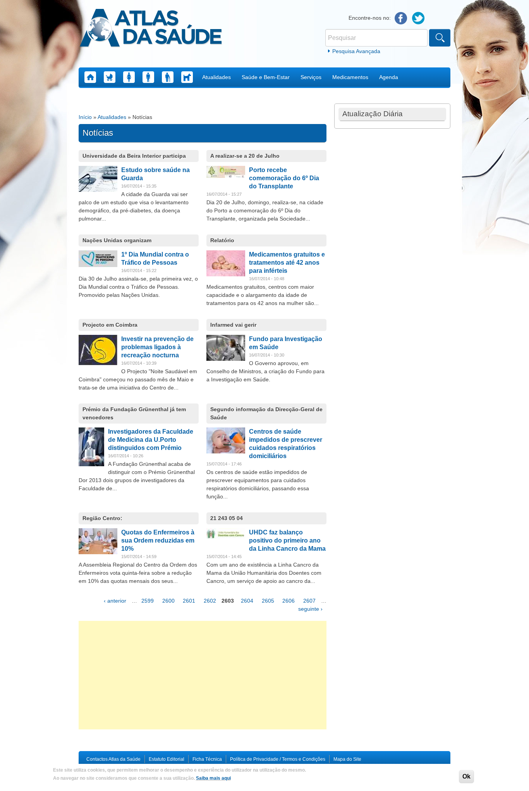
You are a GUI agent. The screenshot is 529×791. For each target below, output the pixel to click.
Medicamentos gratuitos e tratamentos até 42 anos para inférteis (287, 262)
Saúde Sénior (167, 77)
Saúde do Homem (148, 77)
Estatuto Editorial (166, 759)
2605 (268, 601)
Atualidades (216, 77)
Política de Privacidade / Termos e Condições (277, 759)
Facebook (401, 18)
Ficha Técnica (207, 759)
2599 (147, 601)
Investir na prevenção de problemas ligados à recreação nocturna (157, 347)
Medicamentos (350, 77)
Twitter (418, 18)
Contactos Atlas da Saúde (113, 759)
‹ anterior (115, 601)
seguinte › (310, 609)
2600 (168, 601)
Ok (466, 776)
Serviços (311, 77)
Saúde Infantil (109, 77)
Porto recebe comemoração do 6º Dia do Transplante (284, 178)
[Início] (151, 29)
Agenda (388, 77)
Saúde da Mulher (129, 77)
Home (90, 77)
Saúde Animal (187, 77)
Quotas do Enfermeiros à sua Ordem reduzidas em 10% (157, 540)
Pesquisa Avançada (356, 51)
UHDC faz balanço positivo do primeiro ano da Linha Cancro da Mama (287, 540)
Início (85, 117)
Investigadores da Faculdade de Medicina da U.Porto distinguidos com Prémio (150, 439)
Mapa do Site (347, 759)
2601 (189, 601)
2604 (247, 601)
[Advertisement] (202, 675)
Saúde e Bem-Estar (266, 77)
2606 (288, 601)
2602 (210, 601)
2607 (309, 601)
